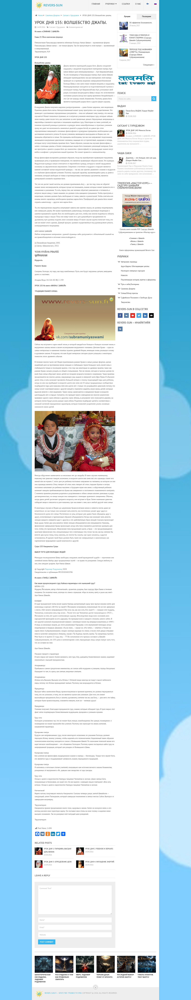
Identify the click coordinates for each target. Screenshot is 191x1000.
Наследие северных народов (133, 271)
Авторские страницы (129, 262)
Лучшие (127, 16)
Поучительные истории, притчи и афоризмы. (138, 280)
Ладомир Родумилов (53, 569)
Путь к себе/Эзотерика (130, 284)
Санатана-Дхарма (128, 288)
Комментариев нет (76, 27)
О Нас (138, 3)
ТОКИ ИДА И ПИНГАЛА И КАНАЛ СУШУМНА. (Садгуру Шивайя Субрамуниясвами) (140, 37)
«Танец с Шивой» (137, 244)
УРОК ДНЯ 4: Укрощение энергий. (99, 862)
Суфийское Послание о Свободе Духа (136, 297)
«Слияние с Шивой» (137, 238)
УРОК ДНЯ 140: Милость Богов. (138, 130)
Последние (146, 16)
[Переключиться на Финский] (148, 5)
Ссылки (126, 3)
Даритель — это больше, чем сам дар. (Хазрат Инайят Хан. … (141, 159)
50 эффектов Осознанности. (140, 22)
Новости (124, 275)
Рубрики (109, 3)
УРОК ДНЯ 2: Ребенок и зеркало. (99, 849)
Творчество (125, 302)
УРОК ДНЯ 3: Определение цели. (58, 862)
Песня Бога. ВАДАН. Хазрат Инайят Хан (139, 112)
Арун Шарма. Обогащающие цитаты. (135, 266)
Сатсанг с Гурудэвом (57, 27)
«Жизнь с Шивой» (137, 241)
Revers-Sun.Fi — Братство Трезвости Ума (63, 993)
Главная (96, 3)
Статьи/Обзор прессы (129, 293)
